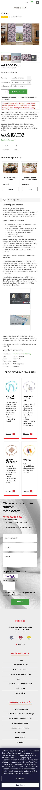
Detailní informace (7, 140)
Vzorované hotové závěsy (22, 354)
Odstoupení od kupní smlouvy (20, 718)
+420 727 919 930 (22, 629)
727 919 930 (7, 522)
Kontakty (20, 742)
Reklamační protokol (20, 723)
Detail (10, 189)
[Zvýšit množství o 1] (8, 91)
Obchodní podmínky (20, 709)
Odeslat (20, 602)
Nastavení (20, 778)
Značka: (16, 17)
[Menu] (37, 3)
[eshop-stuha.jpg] (20, 315)
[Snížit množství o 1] (8, 93)
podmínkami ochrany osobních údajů (19, 593)
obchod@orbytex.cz (10, 520)
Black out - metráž (20, 670)
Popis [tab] (4, 200)
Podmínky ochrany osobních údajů (20, 714)
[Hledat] (27, 3)
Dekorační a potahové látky (20, 674)
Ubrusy (20, 660)
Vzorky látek (20, 693)
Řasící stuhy (20, 688)
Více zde (8, 434)
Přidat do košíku (19, 92)
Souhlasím (20, 785)
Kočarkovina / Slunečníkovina (20, 684)
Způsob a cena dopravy (20, 728)
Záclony (20, 679)
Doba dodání (20, 737)
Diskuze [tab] (20, 200)
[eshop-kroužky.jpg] (20, 294)
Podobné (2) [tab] (12, 200)
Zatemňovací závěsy (20, 665)
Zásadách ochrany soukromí (12, 769)
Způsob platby (20, 733)
